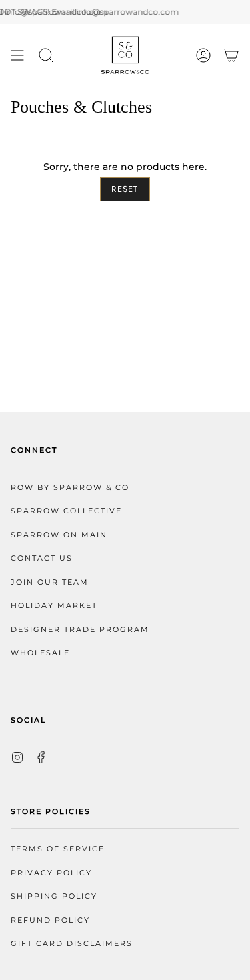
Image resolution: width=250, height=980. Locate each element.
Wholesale (40, 653)
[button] (46, 55)
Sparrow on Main (59, 535)
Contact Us (42, 558)
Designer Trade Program (80, 629)
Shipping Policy (54, 896)
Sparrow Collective (66, 511)
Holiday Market (54, 605)
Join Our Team (50, 582)
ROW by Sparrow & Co (70, 487)
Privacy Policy (51, 873)
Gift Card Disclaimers (72, 943)
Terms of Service (58, 849)
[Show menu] (17, 55)
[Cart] (231, 55)
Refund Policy (50, 920)
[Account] (203, 55)
